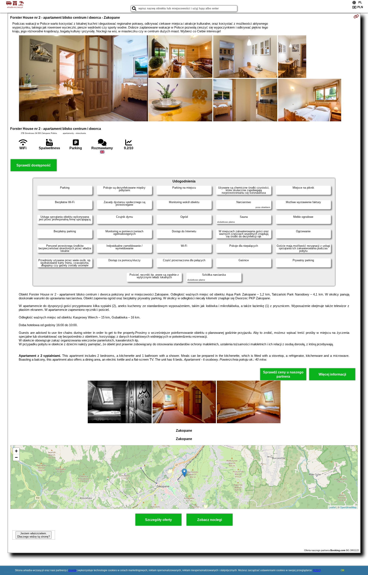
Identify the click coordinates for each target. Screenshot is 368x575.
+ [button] (16, 451)
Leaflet (332, 507)
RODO (317, 570)
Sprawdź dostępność (33, 165)
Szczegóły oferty (158, 520)
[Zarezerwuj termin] (356, 16)
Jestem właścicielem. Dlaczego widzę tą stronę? (33, 535)
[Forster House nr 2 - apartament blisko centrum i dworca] (83, 78)
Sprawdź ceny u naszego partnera (283, 374)
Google (72, 570)
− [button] (16, 457)
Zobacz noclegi (209, 520)
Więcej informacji (332, 374)
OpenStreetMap (348, 507)
